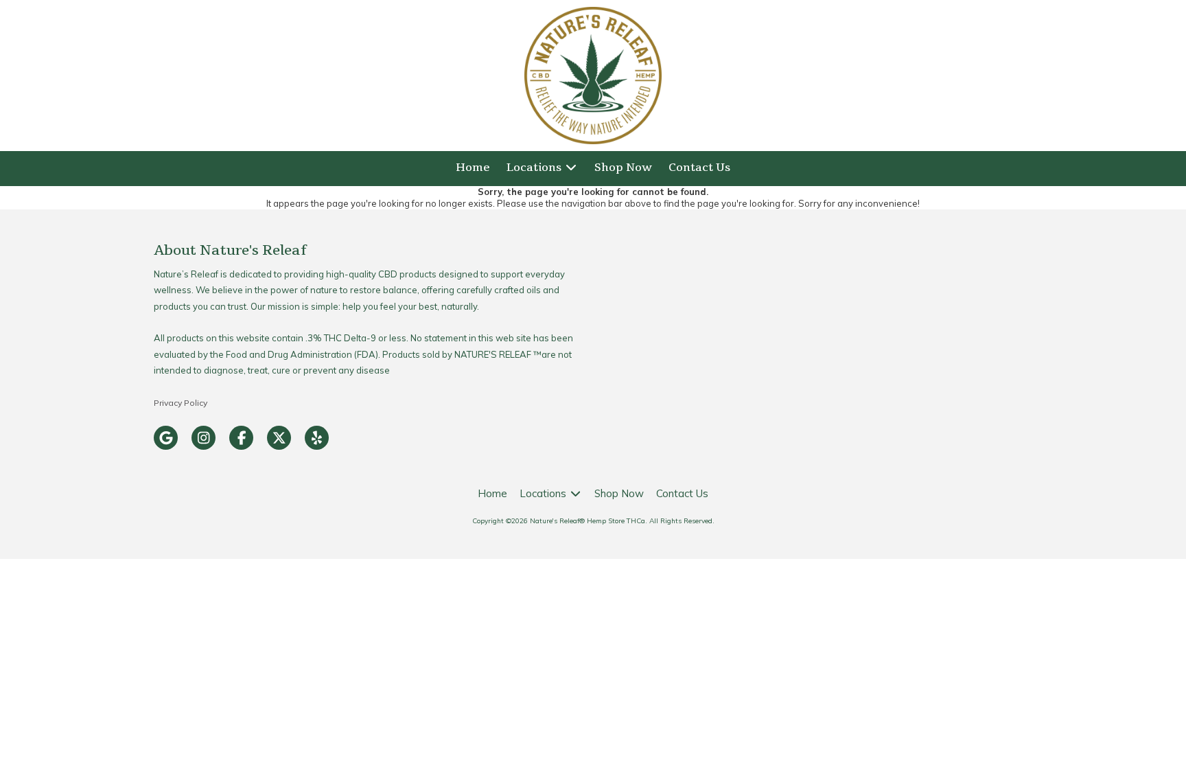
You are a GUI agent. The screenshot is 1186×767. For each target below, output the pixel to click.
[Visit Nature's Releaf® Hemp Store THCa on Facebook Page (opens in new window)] (241, 438)
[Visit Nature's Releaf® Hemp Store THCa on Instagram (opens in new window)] (203, 438)
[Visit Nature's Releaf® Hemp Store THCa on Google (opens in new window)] (166, 438)
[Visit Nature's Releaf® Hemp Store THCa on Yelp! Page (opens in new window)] (317, 438)
